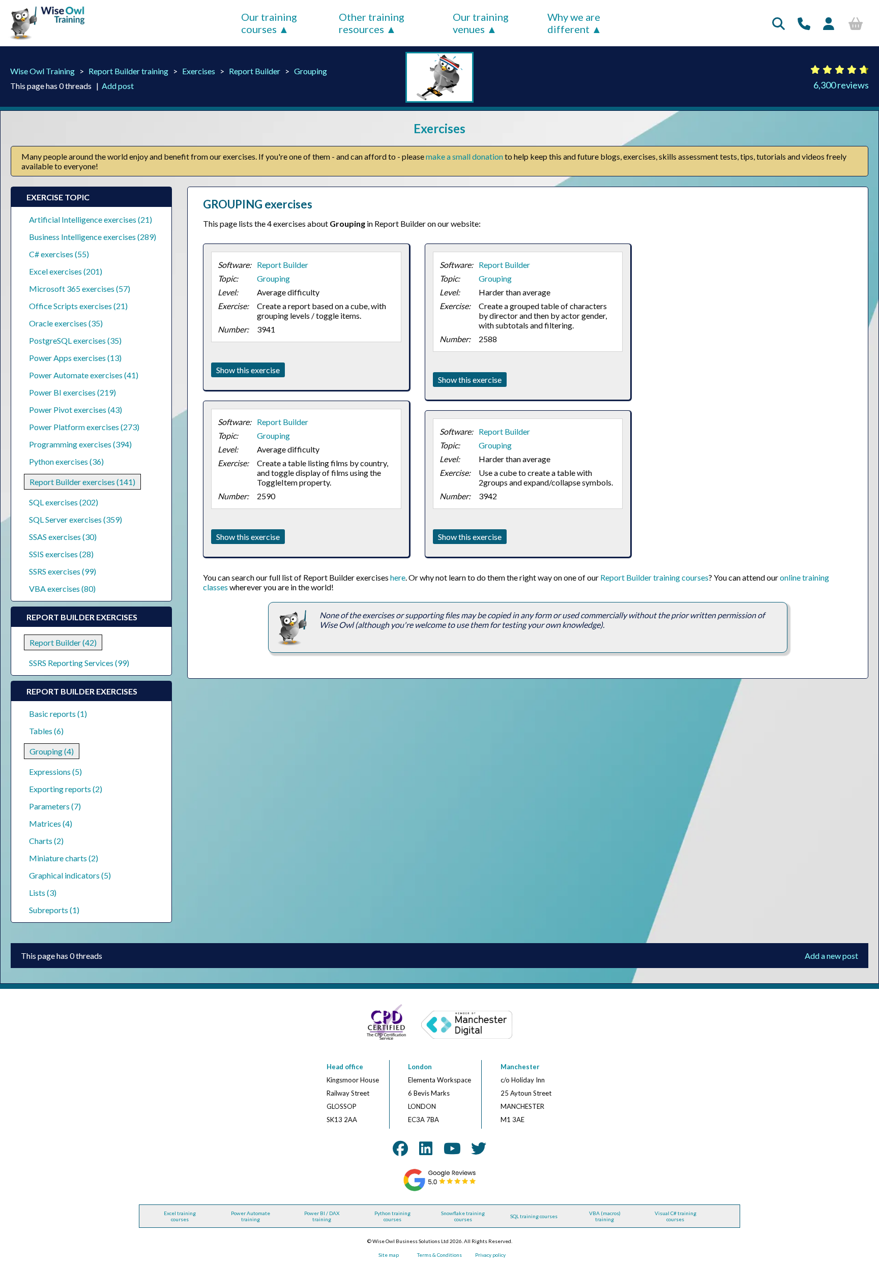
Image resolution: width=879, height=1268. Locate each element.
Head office (345, 1067)
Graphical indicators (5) (70, 875)
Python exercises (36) (66, 461)
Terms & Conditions (439, 1255)
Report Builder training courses (654, 577)
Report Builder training (128, 71)
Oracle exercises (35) (66, 323)
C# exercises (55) (59, 254)
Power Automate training (250, 1216)
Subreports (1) (54, 910)
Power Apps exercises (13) (75, 358)
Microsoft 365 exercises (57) (79, 288)
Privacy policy (490, 1255)
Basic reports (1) (58, 713)
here (397, 577)
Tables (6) (46, 731)
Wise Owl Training (42, 71)
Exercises (198, 71)
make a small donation (464, 156)
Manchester (520, 1067)
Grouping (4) (52, 751)
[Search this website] (778, 23)
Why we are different (573, 23)
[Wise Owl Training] (43, 40)
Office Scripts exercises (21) (78, 306)
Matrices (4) (50, 823)
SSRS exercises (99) (62, 571)
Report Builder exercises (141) (82, 482)
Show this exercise (248, 370)
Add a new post (831, 955)
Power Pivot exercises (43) (75, 409)
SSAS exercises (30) (63, 536)
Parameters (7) (55, 806)
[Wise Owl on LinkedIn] (425, 1148)
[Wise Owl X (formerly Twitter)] (478, 1148)
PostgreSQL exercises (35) (75, 340)
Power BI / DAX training (321, 1216)
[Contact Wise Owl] (804, 23)
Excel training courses (180, 1216)
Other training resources (371, 23)
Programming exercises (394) (80, 444)
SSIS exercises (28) (61, 554)
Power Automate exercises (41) (83, 375)
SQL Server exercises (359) (75, 519)
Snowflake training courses (463, 1216)
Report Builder (254, 71)
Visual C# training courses (675, 1216)
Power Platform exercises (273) (84, 427)
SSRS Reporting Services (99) (79, 663)
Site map (388, 1255)
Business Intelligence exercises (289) (92, 236)
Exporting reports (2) (65, 789)
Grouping (310, 71)
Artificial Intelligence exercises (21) (90, 219)
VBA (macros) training (605, 1216)
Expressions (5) (55, 771)
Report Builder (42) (63, 642)
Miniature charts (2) (63, 858)
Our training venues (481, 23)
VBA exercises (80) (62, 588)
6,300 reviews (841, 84)
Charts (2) (46, 841)
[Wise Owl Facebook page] (400, 1148)
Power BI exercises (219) (72, 392)
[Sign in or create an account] (828, 23)
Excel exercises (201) (65, 271)
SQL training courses (534, 1216)
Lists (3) (42, 892)
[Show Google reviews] (439, 1189)
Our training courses (269, 23)
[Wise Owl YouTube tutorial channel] (452, 1148)
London (420, 1067)
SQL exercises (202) (63, 502)
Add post (118, 85)
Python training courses (392, 1216)
